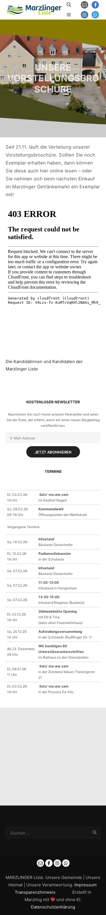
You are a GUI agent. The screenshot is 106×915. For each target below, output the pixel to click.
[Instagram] (84, 14)
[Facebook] (95, 5)
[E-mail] (84, 5)
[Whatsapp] (95, 14)
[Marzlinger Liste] (34, 10)
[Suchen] (69, 5)
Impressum (85, 884)
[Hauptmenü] (69, 14)
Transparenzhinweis (35, 892)
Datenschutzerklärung (53, 907)
